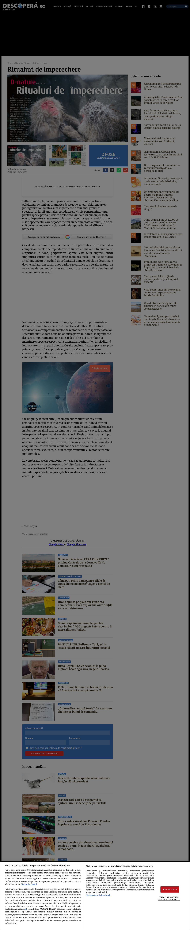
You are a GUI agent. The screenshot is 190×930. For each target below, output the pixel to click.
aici (25, 909)
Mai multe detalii (29, 884)
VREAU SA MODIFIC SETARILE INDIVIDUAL (169, 898)
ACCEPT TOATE (170, 889)
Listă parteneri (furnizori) (98, 895)
